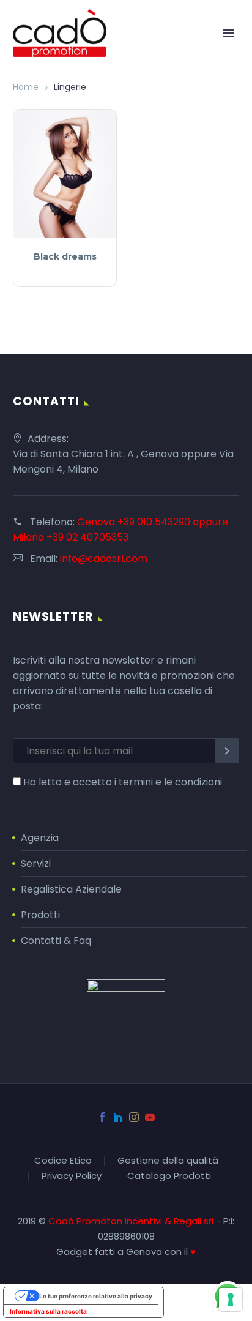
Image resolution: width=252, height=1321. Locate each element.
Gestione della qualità (167, 1161)
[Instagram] (134, 1117)
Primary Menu (228, 33)
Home (26, 87)
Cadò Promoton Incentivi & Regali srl (132, 1220)
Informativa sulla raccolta (48, 1311)
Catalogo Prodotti (169, 1176)
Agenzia (40, 838)
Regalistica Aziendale (71, 889)
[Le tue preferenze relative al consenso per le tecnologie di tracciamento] (230, 1299)
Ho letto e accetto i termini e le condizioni (122, 782)
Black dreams (65, 256)
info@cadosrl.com (103, 559)
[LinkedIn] (118, 1117)
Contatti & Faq (56, 941)
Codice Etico (63, 1161)
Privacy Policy (72, 1176)
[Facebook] (102, 1117)
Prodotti (40, 915)
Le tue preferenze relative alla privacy (95, 1296)
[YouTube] (150, 1117)
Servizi (36, 863)
